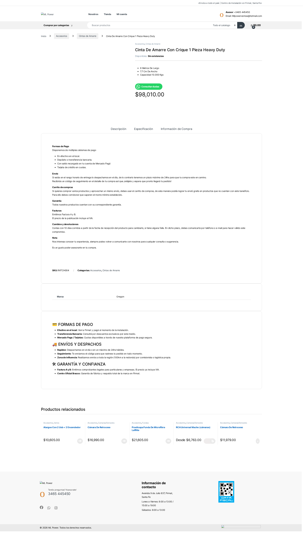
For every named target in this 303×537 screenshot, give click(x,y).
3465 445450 (59, 494)
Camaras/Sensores (106, 423)
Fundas (145, 423)
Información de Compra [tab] (176, 129)
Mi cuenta (122, 14)
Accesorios (61, 36)
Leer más (80, 441)
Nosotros (93, 14)
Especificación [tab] (143, 129)
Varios (56, 423)
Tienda (107, 14)
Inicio (43, 36)
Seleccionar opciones (209, 441)
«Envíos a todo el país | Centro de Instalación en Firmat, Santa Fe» (230, 3)
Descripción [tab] (118, 129)
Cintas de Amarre (87, 36)
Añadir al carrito (256, 441)
